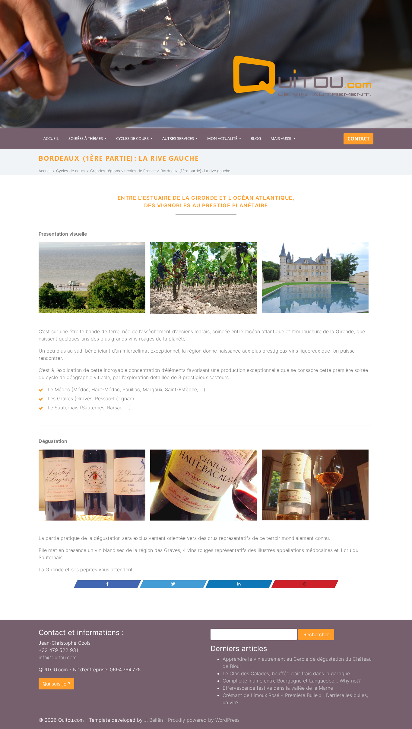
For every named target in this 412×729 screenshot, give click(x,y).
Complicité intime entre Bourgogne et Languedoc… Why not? (292, 681)
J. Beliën (153, 720)
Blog (256, 138)
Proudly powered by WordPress (203, 720)
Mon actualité (222, 138)
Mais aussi (281, 138)
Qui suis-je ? (56, 684)
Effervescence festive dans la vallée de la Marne (278, 688)
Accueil (51, 138)
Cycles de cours (133, 138)
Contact (358, 138)
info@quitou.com (58, 657)
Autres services (178, 138)
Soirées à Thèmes (86, 138)
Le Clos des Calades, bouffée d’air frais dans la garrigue (286, 673)
